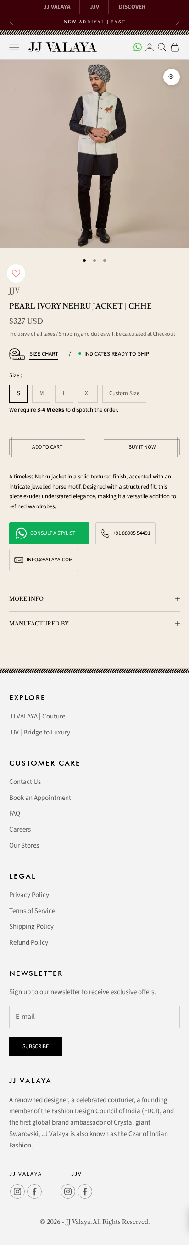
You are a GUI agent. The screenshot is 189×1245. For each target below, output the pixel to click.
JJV (94, 7)
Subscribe (35, 1046)
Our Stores (24, 845)
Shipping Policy (31, 926)
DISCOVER (132, 7)
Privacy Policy (29, 895)
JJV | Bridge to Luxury (39, 732)
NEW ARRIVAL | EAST (95, 21)
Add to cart (47, 447)
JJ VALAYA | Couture (37, 716)
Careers (20, 829)
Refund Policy (28, 942)
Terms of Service (32, 911)
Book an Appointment (40, 798)
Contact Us (25, 782)
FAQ (14, 813)
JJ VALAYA (57, 7)
